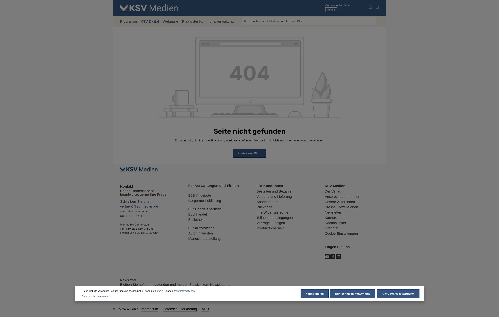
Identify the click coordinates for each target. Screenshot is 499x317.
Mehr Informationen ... (185, 291)
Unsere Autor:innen (340, 202)
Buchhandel (197, 214)
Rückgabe (264, 207)
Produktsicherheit (270, 228)
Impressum (149, 309)
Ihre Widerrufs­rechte (272, 212)
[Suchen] (246, 21)
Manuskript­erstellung (204, 239)
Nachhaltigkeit (336, 223)
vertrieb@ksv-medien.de (139, 206)
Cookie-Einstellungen (341, 233)
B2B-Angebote (199, 195)
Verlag (331, 9)
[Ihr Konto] (370, 7)
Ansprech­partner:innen (342, 197)
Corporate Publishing (338, 5)
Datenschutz (88, 296)
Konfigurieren (314, 293)
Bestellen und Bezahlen (275, 191)
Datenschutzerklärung (180, 309)
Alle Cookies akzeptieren (398, 293)
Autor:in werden (200, 233)
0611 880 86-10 (132, 216)
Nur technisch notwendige (352, 293)
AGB (205, 309)
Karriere (331, 218)
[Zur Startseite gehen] (149, 7)
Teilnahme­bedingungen (275, 218)
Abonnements (267, 202)
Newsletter (333, 212)
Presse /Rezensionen (341, 207)
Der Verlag (333, 191)
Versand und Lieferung (274, 197)
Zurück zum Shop (249, 153)
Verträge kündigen (271, 223)
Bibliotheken (197, 220)
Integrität (331, 228)
